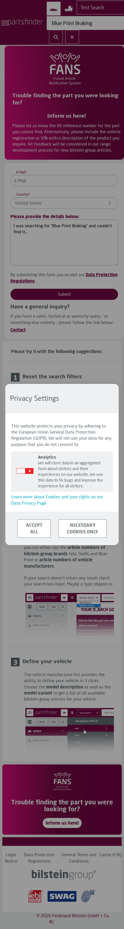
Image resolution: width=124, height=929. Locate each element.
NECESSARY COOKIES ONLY (82, 528)
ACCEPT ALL (34, 528)
